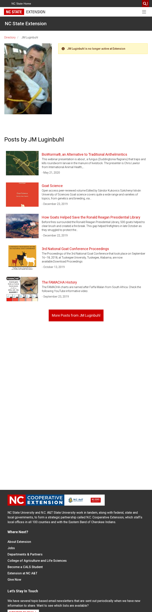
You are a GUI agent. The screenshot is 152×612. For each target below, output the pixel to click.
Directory (10, 37)
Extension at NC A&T (22, 573)
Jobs (11, 548)
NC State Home (21, 3)
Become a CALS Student (25, 567)
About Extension (19, 542)
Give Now (14, 579)
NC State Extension (26, 23)
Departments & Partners (25, 554)
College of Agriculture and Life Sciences (37, 561)
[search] (145, 3)
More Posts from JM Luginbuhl (76, 315)
